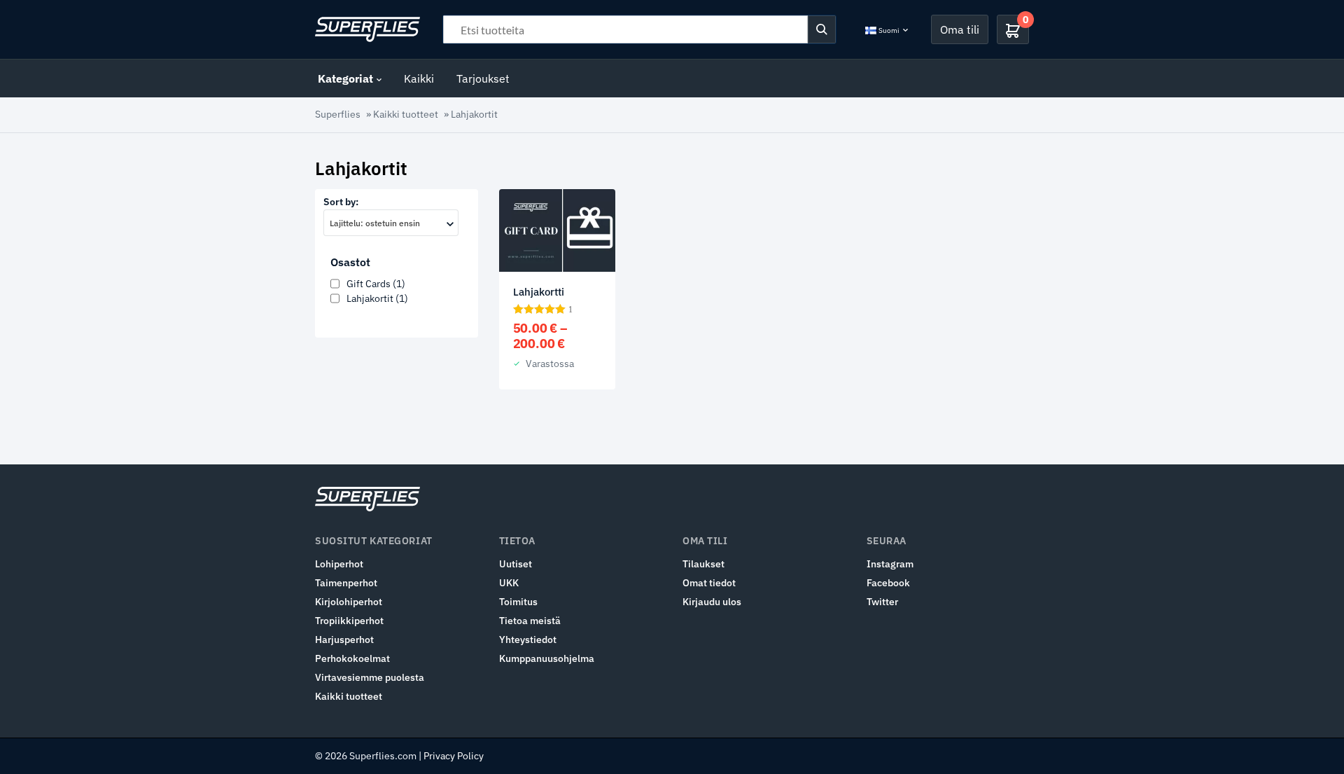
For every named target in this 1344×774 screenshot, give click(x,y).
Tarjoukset (483, 78)
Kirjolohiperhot (348, 601)
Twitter (882, 601)
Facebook (888, 582)
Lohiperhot (339, 564)
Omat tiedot (709, 582)
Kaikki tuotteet (405, 114)
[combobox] (390, 222)
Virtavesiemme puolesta (369, 677)
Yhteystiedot (527, 639)
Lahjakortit (377, 298)
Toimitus (518, 601)
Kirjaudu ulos (711, 601)
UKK (509, 582)
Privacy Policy (454, 755)
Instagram (890, 564)
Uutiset (515, 564)
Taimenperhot (346, 582)
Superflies (337, 114)
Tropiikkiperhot (349, 620)
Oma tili (959, 29)
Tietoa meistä (530, 620)
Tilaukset (703, 564)
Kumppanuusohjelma (546, 658)
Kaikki (419, 78)
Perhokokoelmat (352, 658)
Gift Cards (375, 283)
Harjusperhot (344, 639)
